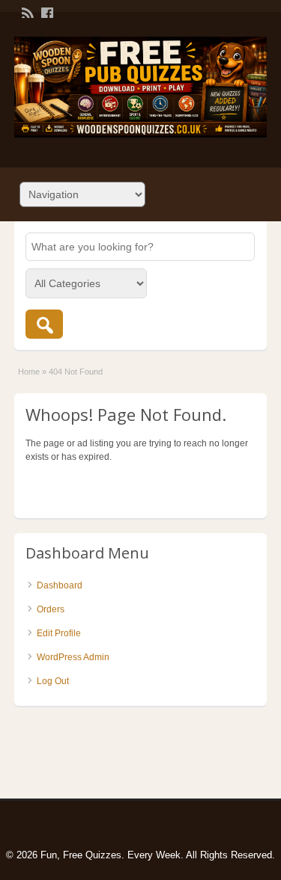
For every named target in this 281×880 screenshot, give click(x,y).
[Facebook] (46, 12)
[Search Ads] (44, 324)
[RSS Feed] (26, 12)
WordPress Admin (73, 657)
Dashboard (59, 585)
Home (29, 371)
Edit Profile (59, 633)
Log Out (53, 681)
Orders (50, 609)
